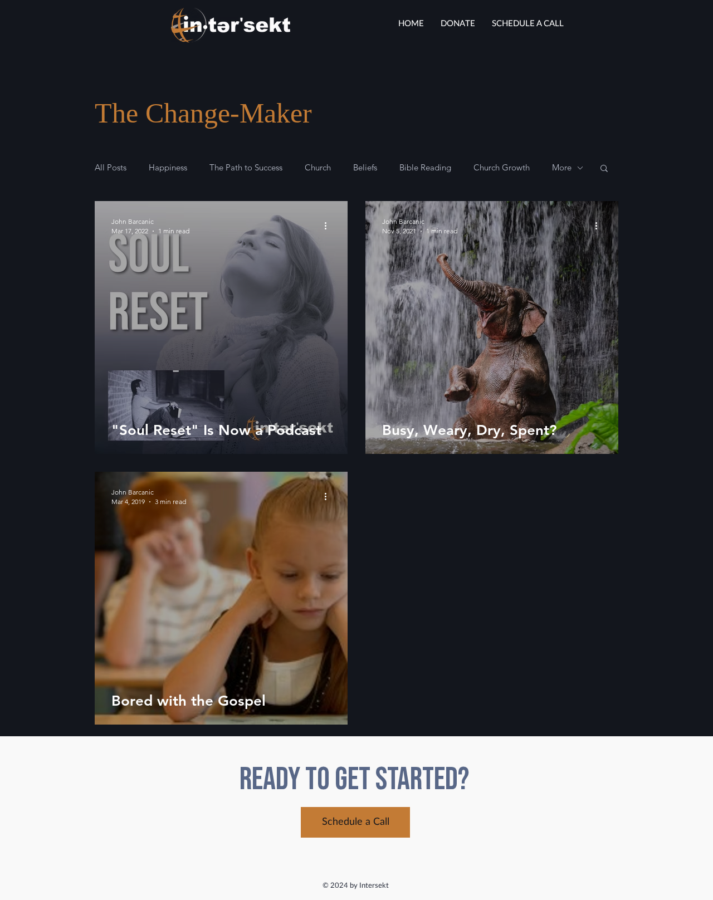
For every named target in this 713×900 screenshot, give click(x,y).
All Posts (110, 168)
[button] (604, 169)
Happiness (168, 168)
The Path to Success (245, 168)
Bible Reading (425, 168)
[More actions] (329, 225)
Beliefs (365, 168)
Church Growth (501, 168)
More (562, 168)
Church (318, 168)
